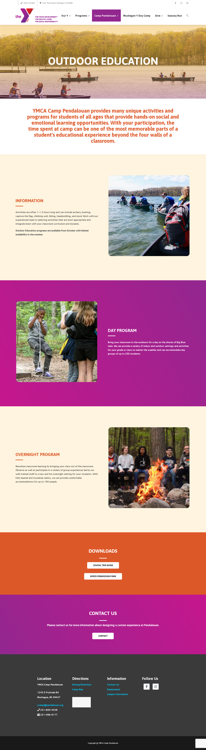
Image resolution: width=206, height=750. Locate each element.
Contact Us (113, 684)
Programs (81, 15)
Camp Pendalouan (105, 15)
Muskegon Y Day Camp (136, 15)
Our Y (64, 15)
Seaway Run (175, 15)
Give (157, 15)
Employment (113, 689)
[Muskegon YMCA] (37, 15)
